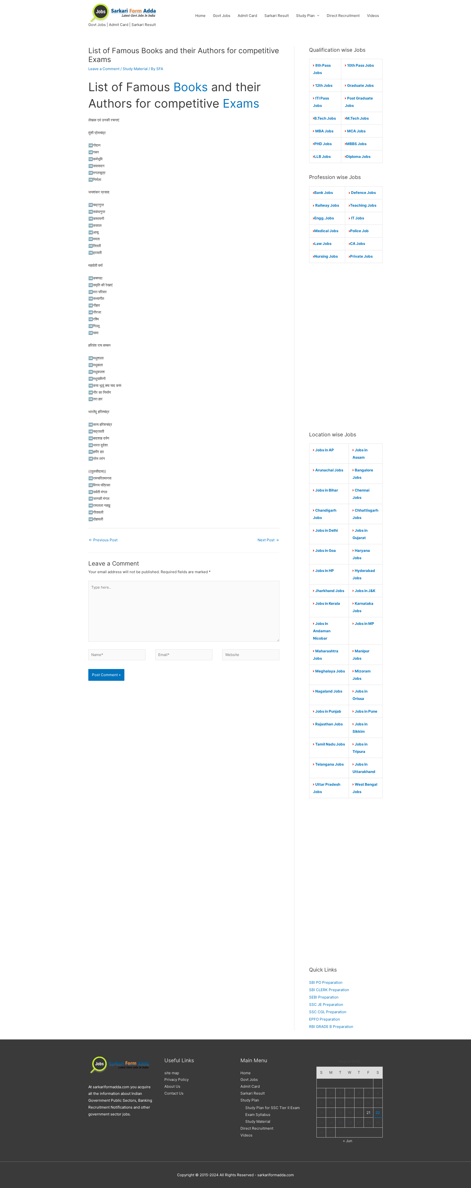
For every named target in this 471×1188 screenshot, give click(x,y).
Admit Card (247, 15)
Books (190, 87)
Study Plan (305, 15)
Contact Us (173, 1093)
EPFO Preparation (324, 1019)
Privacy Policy (176, 1079)
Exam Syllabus (257, 1114)
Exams (241, 103)
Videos (373, 15)
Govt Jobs (221, 15)
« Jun (347, 1140)
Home (200, 15)
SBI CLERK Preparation (329, 989)
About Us (172, 1086)
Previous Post (103, 540)
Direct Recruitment (343, 15)
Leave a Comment (103, 68)
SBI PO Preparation (325, 982)
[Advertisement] (345, 346)
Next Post (268, 540)
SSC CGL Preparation (327, 1012)
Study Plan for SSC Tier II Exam (272, 1107)
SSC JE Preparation (326, 1004)
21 (368, 1112)
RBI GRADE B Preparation (331, 1026)
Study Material (135, 68)
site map (171, 1073)
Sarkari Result (276, 15)
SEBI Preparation (324, 997)
